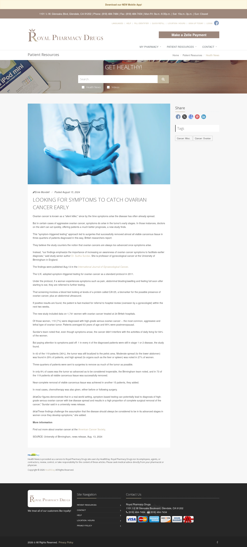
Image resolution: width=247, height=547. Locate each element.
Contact (208, 46)
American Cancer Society (91, 429)
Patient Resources (180, 46)
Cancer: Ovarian (203, 138)
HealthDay (50, 469)
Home (176, 55)
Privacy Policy (84, 525)
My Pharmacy (149, 46)
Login (209, 23)
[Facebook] (216, 23)
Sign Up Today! (196, 23)
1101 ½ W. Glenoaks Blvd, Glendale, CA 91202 (65, 13)
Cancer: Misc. (184, 138)
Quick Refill (158, 23)
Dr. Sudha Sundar (80, 255)
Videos (115, 87)
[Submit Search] (163, 79)
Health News (93, 87)
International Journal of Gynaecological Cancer (103, 266)
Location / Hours (176, 23)
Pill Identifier (141, 23)
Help (128, 23)
